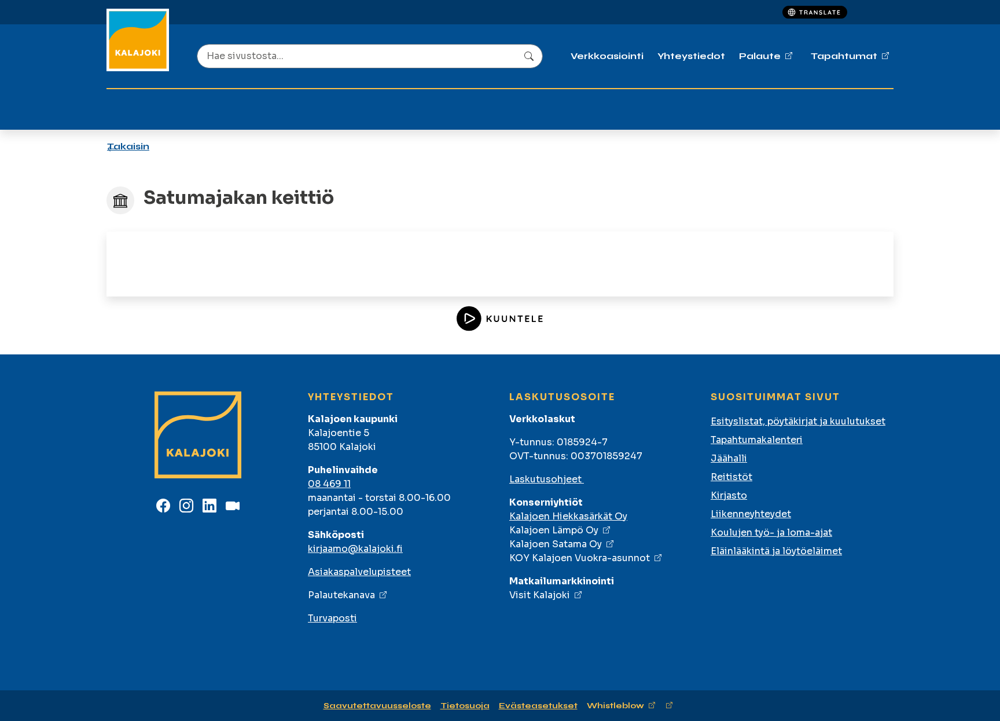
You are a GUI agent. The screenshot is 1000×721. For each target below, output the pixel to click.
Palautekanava (341, 595)
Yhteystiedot (691, 55)
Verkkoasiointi (607, 55)
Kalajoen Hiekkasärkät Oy (568, 516)
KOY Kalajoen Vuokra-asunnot (579, 558)
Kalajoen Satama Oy (555, 544)
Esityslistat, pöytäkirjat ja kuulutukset (798, 421)
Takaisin (128, 146)
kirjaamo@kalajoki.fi (355, 549)
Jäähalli (729, 458)
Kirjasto (729, 495)
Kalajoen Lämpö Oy (553, 530)
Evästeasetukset (538, 706)
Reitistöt (731, 477)
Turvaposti (332, 618)
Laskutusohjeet (546, 479)
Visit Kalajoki (539, 595)
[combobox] (370, 56)
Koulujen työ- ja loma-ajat (771, 532)
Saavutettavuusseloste (377, 706)
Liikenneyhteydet (751, 514)
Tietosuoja (465, 706)
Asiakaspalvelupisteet (359, 572)
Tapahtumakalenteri (757, 440)
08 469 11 (329, 484)
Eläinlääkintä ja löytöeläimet (776, 551)
